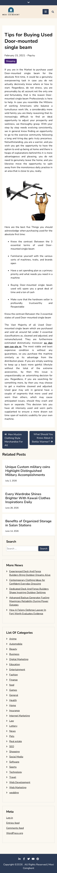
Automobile (15, 644)
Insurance (14, 710)
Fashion (13, 674)
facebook (24, 858)
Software (14, 762)
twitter (28, 858)
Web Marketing (17, 787)
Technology (15, 772)
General (13, 695)
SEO (11, 746)
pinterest (37, 858)
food (11, 685)
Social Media (16, 756)
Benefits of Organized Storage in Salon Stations (28, 523)
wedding (14, 792)
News (12, 731)
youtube (33, 858)
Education (14, 664)
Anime (13, 638)
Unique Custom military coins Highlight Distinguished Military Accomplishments (27, 471)
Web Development (19, 782)
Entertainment (17, 669)
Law (11, 720)
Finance (13, 679)
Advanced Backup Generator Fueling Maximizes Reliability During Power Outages (29, 601)
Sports (13, 767)
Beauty (13, 649)
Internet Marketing (19, 715)
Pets (11, 736)
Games (13, 690)
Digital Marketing (18, 659)
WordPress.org (14, 833)
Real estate (15, 741)
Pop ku (31, 55)
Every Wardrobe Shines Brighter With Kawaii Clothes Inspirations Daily (27, 498)
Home (12, 705)
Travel (12, 777)
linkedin (19, 858)
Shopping (10, 61)
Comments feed (15, 828)
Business (14, 654)
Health (13, 700)
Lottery (13, 726)
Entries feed (12, 823)
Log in (9, 817)
